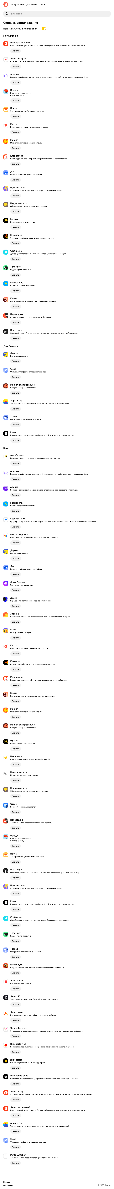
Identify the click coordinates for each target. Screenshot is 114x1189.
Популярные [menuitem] (17, 4)
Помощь (6, 1182)
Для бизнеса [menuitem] (32, 4)
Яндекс (108, 1185)
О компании (8, 1185)
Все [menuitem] (43, 4)
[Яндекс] (5, 4)
